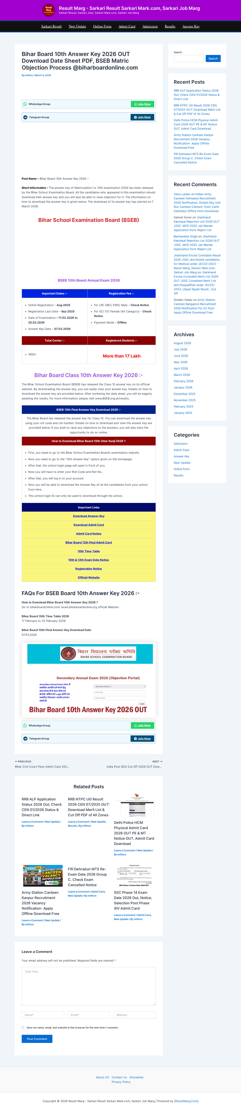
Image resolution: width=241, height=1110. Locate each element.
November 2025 (185, 400)
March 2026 (182, 375)
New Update (52, 821)
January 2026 (183, 387)
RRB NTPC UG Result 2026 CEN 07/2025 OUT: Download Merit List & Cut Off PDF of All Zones (197, 110)
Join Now (144, 104)
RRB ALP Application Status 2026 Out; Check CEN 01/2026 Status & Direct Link (196, 95)
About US (102, 1077)
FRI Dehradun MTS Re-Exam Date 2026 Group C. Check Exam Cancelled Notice (196, 158)
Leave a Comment (32, 821)
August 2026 (182, 343)
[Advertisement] (89, 90)
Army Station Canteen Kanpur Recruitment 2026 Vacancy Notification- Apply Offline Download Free (40, 903)
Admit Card (98, 891)
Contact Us (119, 1077)
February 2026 (183, 381)
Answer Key (181, 456)
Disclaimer (137, 1077)
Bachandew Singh (185, 236)
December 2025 (184, 394)
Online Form (182, 469)
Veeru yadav (182, 194)
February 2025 (183, 406)
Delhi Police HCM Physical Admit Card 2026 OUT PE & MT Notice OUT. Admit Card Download (134, 833)
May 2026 (180, 362)
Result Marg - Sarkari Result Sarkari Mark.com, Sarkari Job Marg (129, 8)
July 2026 (180, 349)
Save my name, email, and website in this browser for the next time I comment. (72, 1027)
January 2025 (183, 413)
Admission (181, 443)
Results (72, 825)
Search (178, 52)
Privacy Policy (121, 1082)
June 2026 (181, 355)
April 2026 (181, 368)
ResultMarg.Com (186, 1101)
